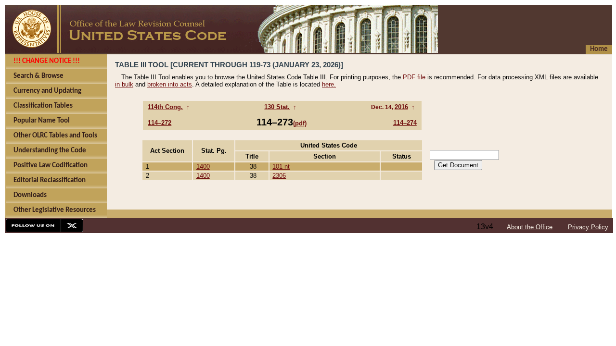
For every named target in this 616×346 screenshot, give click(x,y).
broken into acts (169, 84)
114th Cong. (165, 107)
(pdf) (300, 123)
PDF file (414, 77)
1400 (203, 166)
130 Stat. (277, 107)
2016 (401, 107)
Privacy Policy (588, 227)
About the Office (529, 227)
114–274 (405, 122)
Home (599, 49)
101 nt (281, 166)
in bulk (124, 84)
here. (329, 84)
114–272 (159, 122)
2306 (279, 175)
